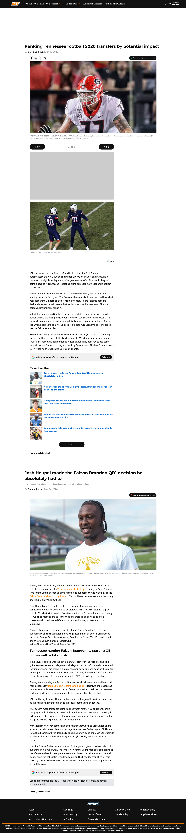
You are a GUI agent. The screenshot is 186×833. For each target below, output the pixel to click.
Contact (92, 809)
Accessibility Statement (41, 819)
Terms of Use (94, 814)
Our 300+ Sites (122, 809)
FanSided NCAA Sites (115, 4)
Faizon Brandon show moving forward (49, 596)
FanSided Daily (147, 809)
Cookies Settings (96, 819)
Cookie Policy (121, 814)
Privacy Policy (70, 814)
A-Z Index (68, 819)
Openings (68, 809)
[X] (165, 4)
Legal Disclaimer (148, 814)
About (29, 4)
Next (106, 146)
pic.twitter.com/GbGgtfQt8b (57, 640)
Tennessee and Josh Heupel (71, 589)
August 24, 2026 (67, 644)
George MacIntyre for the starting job (66, 686)
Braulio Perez (35, 489)
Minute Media (16, 826)
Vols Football (44, 453)
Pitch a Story (35, 814)
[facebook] (170, 4)
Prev (37, 146)
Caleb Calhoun (36, 52)
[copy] (45, 58)
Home (32, 453)
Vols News (39, 4)
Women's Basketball (92, 4)
